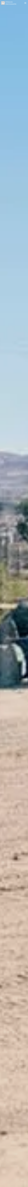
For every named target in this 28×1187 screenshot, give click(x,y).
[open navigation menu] (25, 2)
